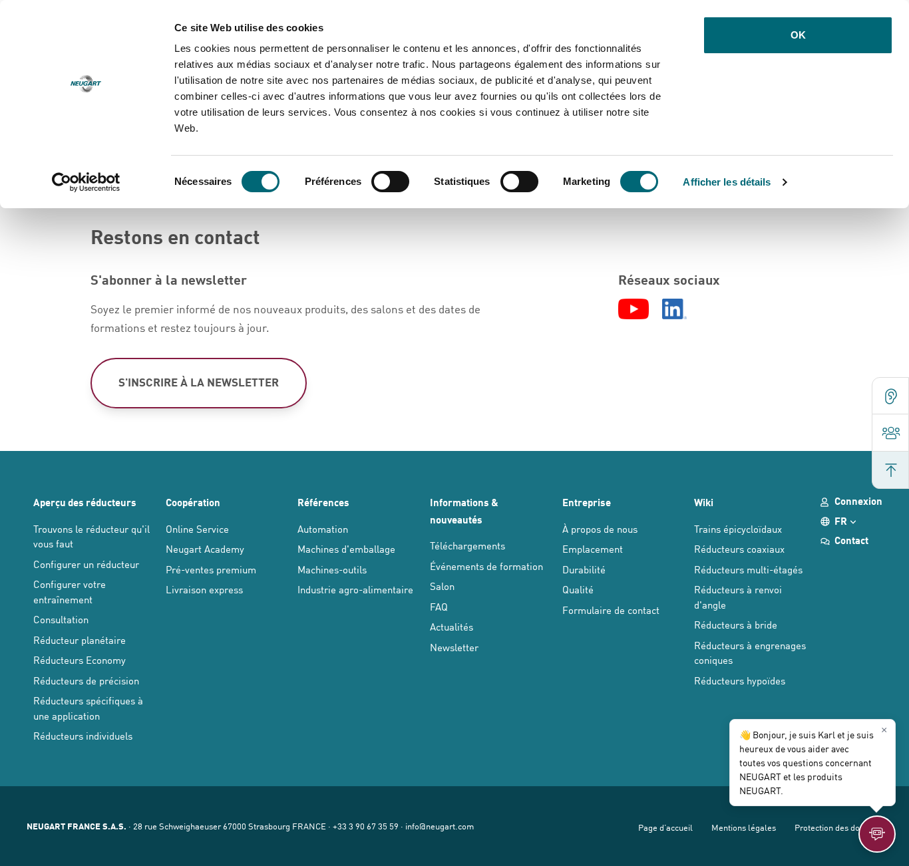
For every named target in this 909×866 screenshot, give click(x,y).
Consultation (61, 619)
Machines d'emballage (346, 548)
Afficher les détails (727, 182)
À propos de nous (599, 528)
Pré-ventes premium (211, 569)
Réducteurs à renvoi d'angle (738, 596)
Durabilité (584, 569)
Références (323, 502)
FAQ (439, 606)
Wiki (703, 502)
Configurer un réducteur (86, 564)
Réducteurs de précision (86, 680)
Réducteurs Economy (79, 659)
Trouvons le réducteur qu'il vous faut (91, 536)
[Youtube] (633, 309)
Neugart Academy (205, 548)
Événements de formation (486, 566)
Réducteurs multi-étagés (748, 569)
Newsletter (454, 647)
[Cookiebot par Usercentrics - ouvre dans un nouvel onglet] (86, 182)
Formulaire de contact (610, 610)
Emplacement (592, 548)
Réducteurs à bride (735, 624)
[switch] (390, 181)
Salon (442, 586)
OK (798, 35)
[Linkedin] (674, 309)
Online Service (197, 528)
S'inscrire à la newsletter (198, 382)
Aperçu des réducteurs (84, 502)
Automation (322, 528)
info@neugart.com (439, 825)
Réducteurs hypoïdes (739, 680)
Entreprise (586, 502)
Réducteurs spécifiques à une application (88, 707)
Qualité (578, 589)
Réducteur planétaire (79, 640)
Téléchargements (467, 545)
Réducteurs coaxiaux (739, 548)
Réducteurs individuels (82, 735)
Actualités (451, 626)
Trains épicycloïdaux (738, 528)
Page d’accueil (665, 827)
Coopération (193, 502)
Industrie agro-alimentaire (355, 589)
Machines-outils (332, 569)
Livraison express (204, 589)
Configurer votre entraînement (69, 591)
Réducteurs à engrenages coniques (750, 652)
